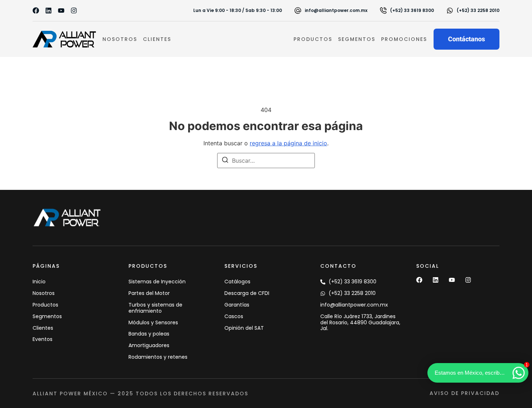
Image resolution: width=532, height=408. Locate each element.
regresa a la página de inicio (288, 143)
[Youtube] (61, 10)
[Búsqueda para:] (266, 160)
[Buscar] (225, 160)
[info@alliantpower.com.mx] (298, 10)
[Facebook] (36, 10)
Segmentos (356, 39)
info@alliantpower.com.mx (336, 10)
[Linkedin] (48, 10)
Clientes (157, 39)
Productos (313, 39)
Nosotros (119, 39)
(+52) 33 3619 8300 (412, 10)
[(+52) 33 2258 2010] (450, 10)
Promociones (404, 39)
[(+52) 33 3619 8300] (383, 10)
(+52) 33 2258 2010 (478, 10)
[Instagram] (74, 10)
